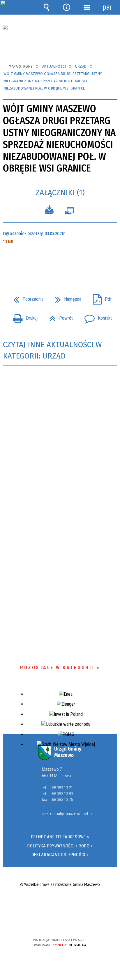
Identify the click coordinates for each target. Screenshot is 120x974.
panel (107, 7)
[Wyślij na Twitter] (59, 262)
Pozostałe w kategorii (57, 667)
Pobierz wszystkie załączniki (49, 211)
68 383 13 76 (62, 799)
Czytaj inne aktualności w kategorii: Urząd (52, 350)
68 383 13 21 (62, 788)
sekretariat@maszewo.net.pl (66, 814)
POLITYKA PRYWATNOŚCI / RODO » (59, 846)
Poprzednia (26, 297)
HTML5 (50, 923)
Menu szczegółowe (86, 7)
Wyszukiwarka (46, 7)
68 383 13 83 (62, 793)
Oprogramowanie (69, 212)
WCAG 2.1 (78, 922)
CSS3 (59, 923)
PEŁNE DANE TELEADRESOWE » (60, 837)
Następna (65, 297)
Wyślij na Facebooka (49, 262)
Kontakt (96, 316)
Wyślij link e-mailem (70, 262)
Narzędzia (66, 7)
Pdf (100, 297)
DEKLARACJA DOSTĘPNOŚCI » (60, 854)
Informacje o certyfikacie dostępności (60, 902)
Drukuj (23, 316)
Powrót (59, 316)
